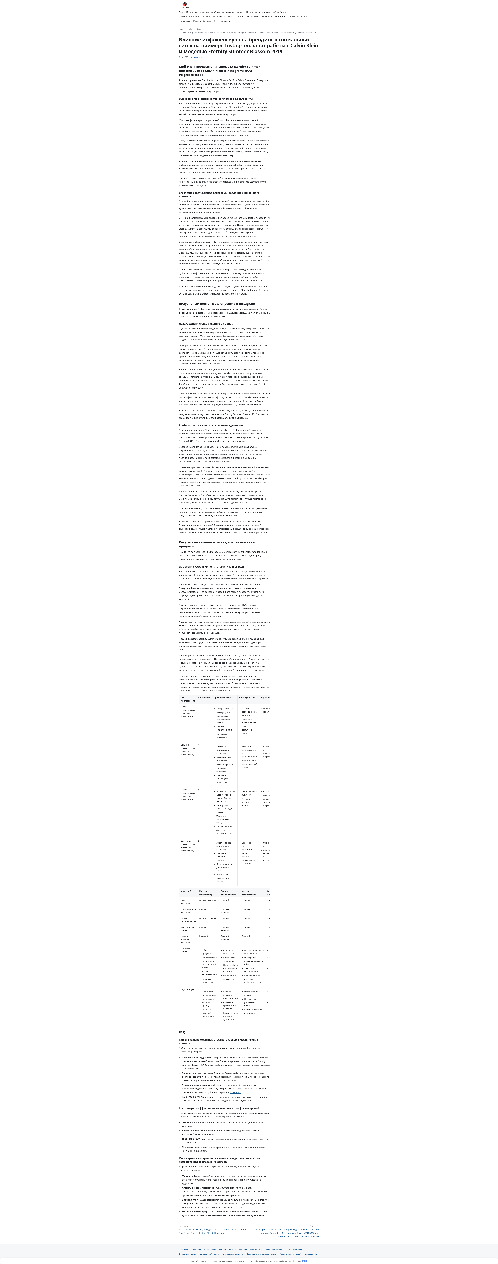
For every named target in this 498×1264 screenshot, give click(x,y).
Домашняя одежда (187, 1253)
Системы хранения (297, 16)
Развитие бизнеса (202, 21)
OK (304, 1261)
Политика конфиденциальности (194, 16)
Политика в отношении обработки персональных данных (214, 12)
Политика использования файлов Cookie (266, 12)
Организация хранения (247, 16)
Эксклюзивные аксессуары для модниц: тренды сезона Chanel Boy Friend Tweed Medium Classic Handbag (212, 1229)
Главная (182, 29)
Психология (185, 21)
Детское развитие (223, 21)
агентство (235, 1092)
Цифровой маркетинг (233, 1253)
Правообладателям (223, 16)
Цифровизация (312, 1253)
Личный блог (195, 29)
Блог (181, 12)
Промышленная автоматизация (261, 1253)
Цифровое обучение (209, 1253)
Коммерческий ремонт (273, 16)
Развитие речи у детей (290, 1253)
